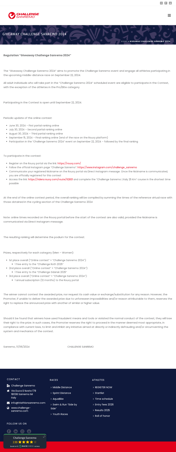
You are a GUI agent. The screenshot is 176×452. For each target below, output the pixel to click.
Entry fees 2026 (104, 404)
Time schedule (104, 399)
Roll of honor (102, 416)
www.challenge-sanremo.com (21, 409)
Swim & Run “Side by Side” (64, 406)
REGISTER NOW (103, 387)
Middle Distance (62, 387)
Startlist (99, 393)
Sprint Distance (62, 393)
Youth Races (60, 414)
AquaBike (58, 399)
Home (124, 41)
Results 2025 (102, 410)
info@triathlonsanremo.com (28, 402)
